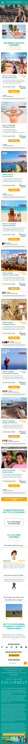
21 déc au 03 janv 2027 (10, 481)
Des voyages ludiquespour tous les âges (14, 523)
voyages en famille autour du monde (18, 728)
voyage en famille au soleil (10, 691)
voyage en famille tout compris (19, 704)
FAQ (20, 670)
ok (25, 663)
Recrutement (13, 670)
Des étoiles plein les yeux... (14, 545)
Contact (8, 670)
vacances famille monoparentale (8, 696)
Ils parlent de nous (12, 668)
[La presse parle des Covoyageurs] (14, 682)
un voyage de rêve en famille (20, 732)
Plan (24, 672)
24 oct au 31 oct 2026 (10, 432)
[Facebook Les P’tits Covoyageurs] (2, 647)
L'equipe (5, 668)
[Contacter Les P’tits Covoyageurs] (21, 647)
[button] (1, 32)
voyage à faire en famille (10, 720)
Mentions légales (14, 674)
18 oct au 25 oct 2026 (10, 382)
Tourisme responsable (6, 672)
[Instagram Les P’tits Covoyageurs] (11, 647)
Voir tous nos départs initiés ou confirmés (14, 499)
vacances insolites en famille (8, 704)
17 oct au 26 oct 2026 (10, 136)
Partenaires (15, 672)
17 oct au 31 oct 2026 (10, 86)
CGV (21, 672)
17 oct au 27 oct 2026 (10, 185)
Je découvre (14, 91)
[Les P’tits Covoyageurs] (14, 2)
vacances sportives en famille (18, 713)
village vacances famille (12, 690)
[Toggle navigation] (2, 2)
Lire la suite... (14, 639)
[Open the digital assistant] (24, 740)
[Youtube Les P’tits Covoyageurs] (7, 647)
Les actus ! (21, 668)
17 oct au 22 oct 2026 (10, 284)
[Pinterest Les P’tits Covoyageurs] (16, 647)
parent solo (19, 695)
